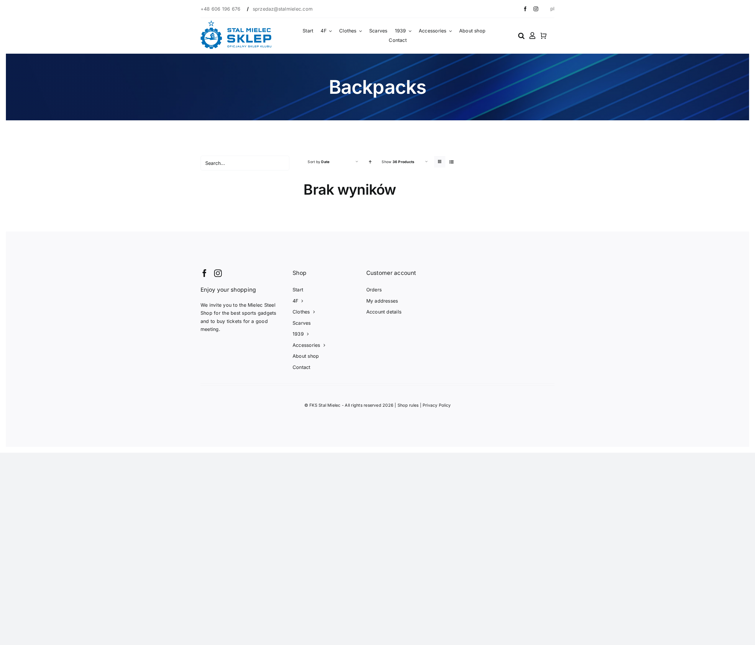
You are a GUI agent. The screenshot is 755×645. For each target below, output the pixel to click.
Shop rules (408, 405)
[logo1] (236, 23)
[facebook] (525, 8)
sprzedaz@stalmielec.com (283, 9)
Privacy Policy (437, 405)
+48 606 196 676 (221, 9)
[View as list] (451, 162)
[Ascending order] (370, 162)
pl (552, 9)
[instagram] (536, 8)
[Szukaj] (521, 35)
